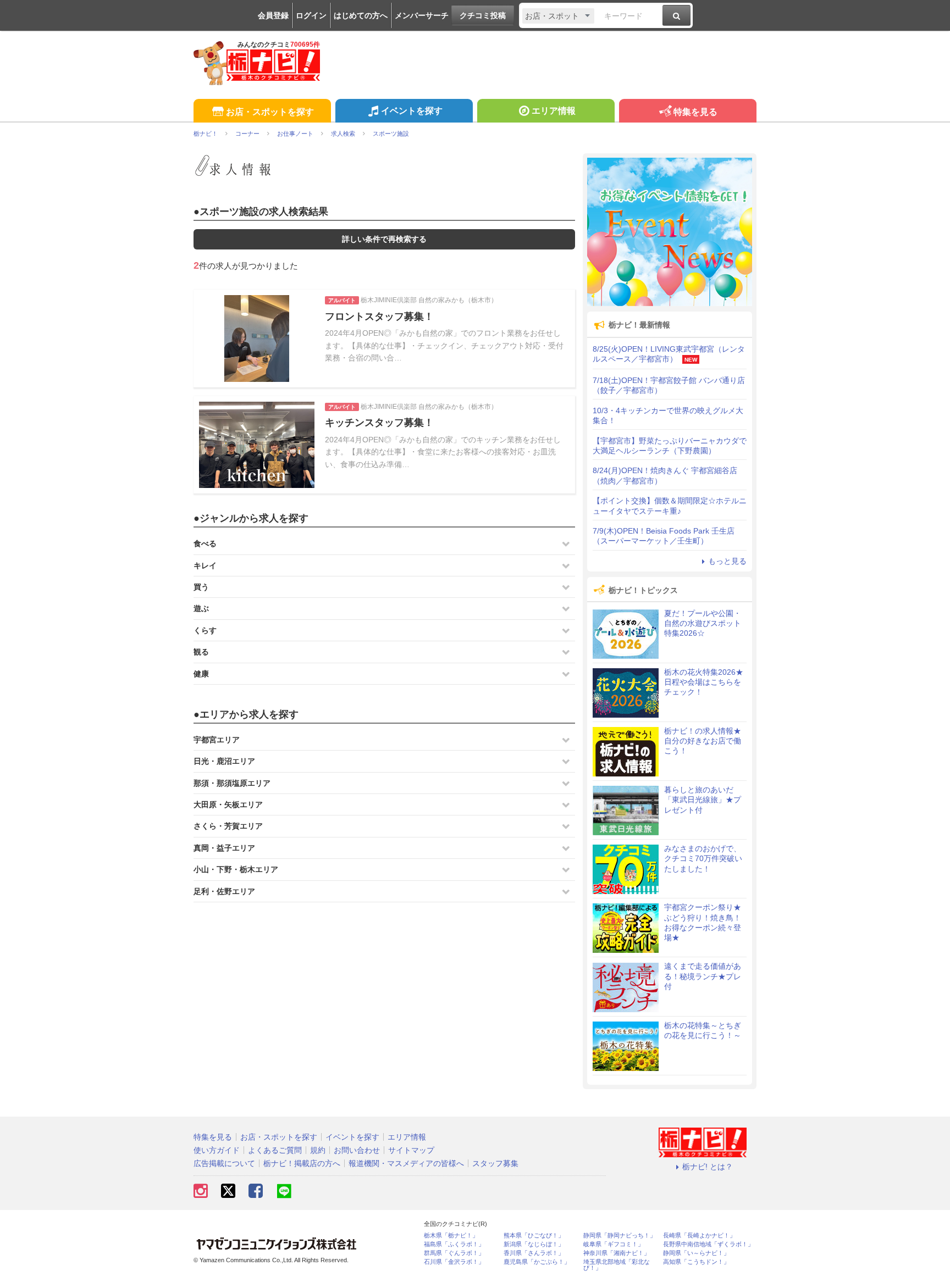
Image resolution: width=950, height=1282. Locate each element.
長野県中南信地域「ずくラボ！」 (708, 1244)
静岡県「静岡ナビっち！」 (619, 1236)
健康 (201, 673)
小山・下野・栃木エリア (236, 869)
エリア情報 (554, 110)
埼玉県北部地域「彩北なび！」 (616, 1265)
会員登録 (273, 15)
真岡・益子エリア (224, 847)
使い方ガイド (217, 1150)
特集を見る (695, 111)
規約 (317, 1150)
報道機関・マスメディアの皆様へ (406, 1163)
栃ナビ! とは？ (707, 1166)
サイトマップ (411, 1150)
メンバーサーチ (422, 15)
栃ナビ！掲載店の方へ (301, 1163)
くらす (205, 630)
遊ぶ (201, 608)
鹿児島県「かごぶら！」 (537, 1262)
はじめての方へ (361, 15)
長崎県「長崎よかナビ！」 (699, 1236)
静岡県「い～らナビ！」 (696, 1253)
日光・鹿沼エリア (224, 761)
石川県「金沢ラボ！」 (454, 1262)
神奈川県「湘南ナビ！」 (616, 1253)
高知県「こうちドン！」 (696, 1262)
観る (201, 651)
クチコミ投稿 (483, 15)
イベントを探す (412, 110)
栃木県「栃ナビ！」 (451, 1236)
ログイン (311, 15)
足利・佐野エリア (224, 891)
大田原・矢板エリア (228, 804)
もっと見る (727, 561)
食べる (205, 543)
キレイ (205, 565)
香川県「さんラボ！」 (534, 1253)
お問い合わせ (357, 1150)
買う (201, 586)
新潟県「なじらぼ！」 (534, 1244)
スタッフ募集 (495, 1163)
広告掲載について (224, 1163)
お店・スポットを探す (270, 111)
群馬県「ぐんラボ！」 (454, 1253)
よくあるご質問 (275, 1150)
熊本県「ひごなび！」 (534, 1236)
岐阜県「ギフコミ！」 (613, 1244)
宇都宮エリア (217, 739)
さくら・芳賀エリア (228, 826)
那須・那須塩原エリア (232, 783)
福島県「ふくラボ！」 (454, 1244)
